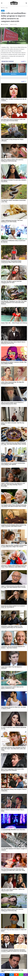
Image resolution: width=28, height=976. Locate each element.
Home (3, 7)
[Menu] (1, 3)
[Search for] (26, 3)
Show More (13, 74)
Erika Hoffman (5, 24)
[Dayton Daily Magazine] (14, 3)
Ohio (7, 7)
